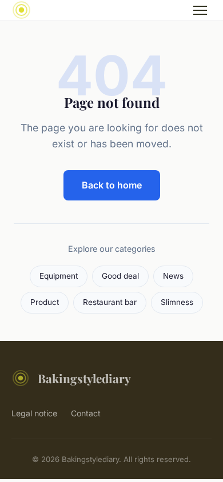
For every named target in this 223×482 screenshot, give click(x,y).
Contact (86, 413)
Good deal (120, 275)
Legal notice (34, 413)
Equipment (58, 275)
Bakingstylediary (84, 378)
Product (44, 302)
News (173, 275)
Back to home (112, 185)
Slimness (177, 302)
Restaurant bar (110, 302)
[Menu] (200, 10)
